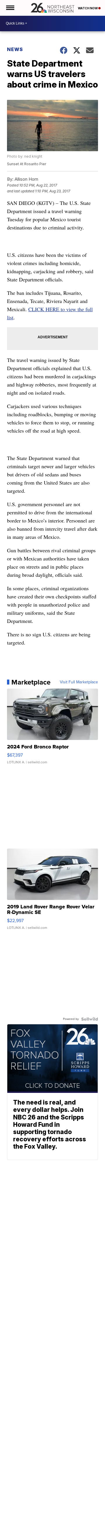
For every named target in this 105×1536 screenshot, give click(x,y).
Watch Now (88, 8)
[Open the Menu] (9, 7)
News (15, 49)
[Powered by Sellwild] (89, 1019)
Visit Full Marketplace (79, 682)
